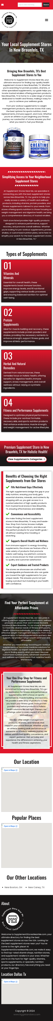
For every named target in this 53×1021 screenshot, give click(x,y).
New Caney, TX (36, 887)
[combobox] (30, 5)
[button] (46, 20)
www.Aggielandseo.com (26, 1014)
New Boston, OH (13, 887)
